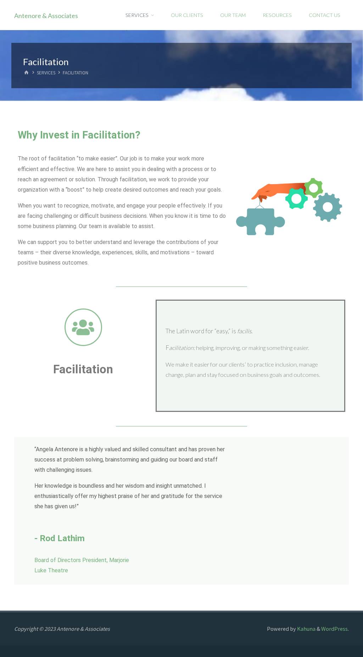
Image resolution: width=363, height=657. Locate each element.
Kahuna (305, 628)
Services (46, 73)
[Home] (26, 73)
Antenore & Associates (46, 15)
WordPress (334, 628)
